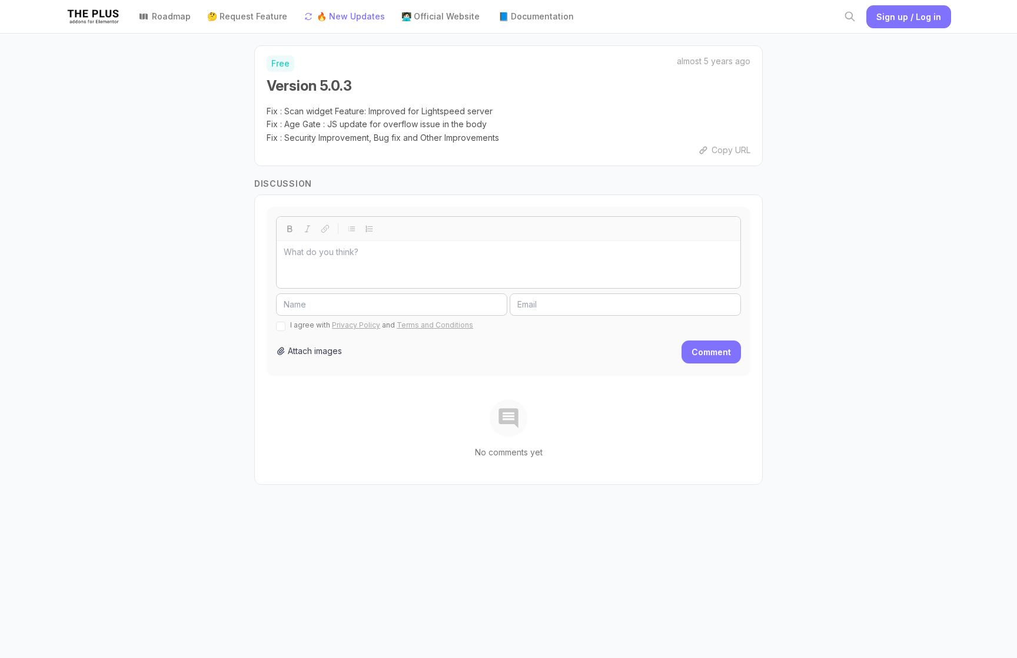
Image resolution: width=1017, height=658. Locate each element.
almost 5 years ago (713, 61)
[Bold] (289, 228)
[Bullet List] (351, 228)
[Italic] (307, 228)
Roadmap (171, 16)
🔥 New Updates (351, 16)
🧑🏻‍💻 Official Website (440, 16)
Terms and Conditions (435, 324)
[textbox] (508, 264)
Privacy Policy (356, 324)
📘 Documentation (536, 16)
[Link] (325, 228)
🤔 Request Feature (247, 16)
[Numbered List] (369, 228)
